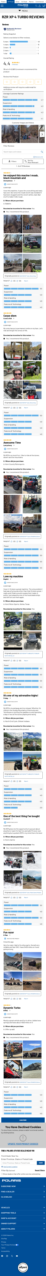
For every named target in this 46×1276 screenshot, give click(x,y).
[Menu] (2, 5)
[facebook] (2, 1256)
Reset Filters (40, 1170)
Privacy (3, 1242)
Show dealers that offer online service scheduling (21, 1174)
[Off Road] (23, 5)
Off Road (10, 2)
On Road (24, 2)
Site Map (4, 1238)
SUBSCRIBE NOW (8, 1186)
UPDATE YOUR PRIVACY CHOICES (23, 1144)
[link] (23, 1207)
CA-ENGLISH (6, 1197)
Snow (17, 2)
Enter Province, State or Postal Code (17, 1159)
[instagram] (7, 1256)
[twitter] (12, 1256)
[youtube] (17, 1256)
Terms (3, 1248)
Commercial (40, 2)
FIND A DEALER (7, 1191)
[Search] (36, 5)
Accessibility (5, 1251)
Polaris (3, 2)
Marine (31, 2)
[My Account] (40, 5)
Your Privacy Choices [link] (8, 1245)
